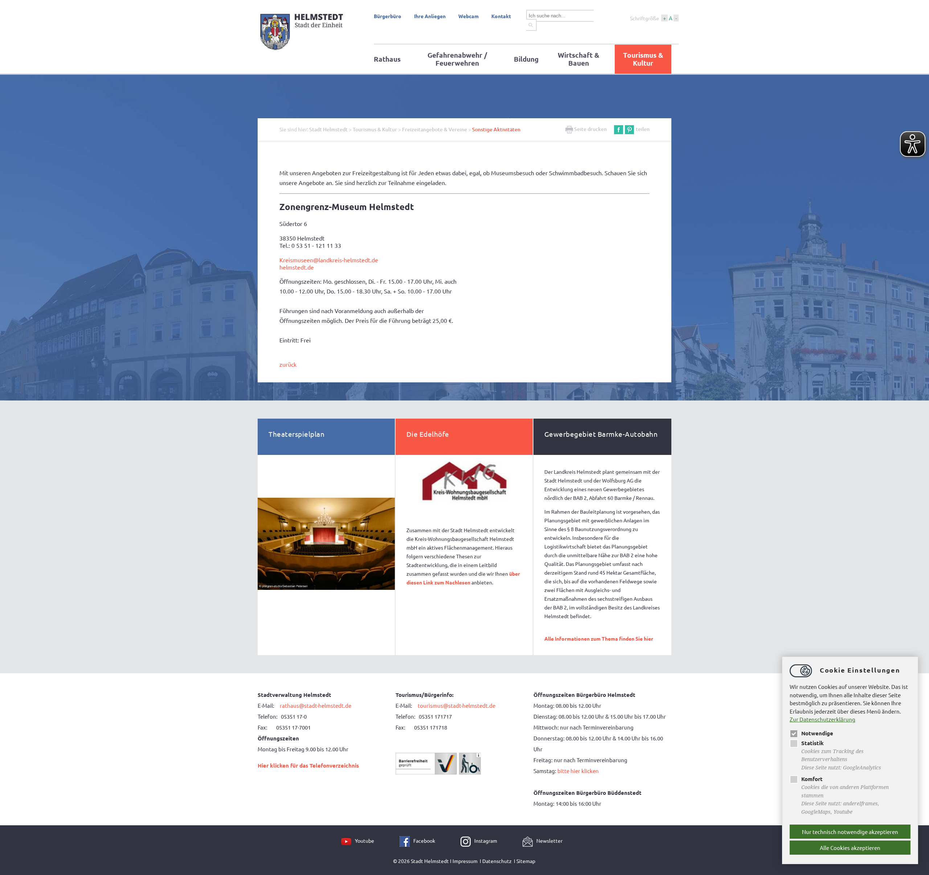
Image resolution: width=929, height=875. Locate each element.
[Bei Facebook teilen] (618, 129)
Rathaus (387, 58)
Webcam (468, 16)
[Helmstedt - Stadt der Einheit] (302, 52)
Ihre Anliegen (430, 16)
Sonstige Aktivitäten (496, 129)
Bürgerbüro (387, 16)
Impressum (465, 861)
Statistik (812, 743)
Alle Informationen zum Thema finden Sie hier (598, 638)
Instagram (485, 840)
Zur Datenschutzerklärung (822, 719)
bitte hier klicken (578, 770)
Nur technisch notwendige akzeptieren (850, 831)
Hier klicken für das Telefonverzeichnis (308, 765)
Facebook (424, 840)
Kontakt (501, 16)
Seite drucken (590, 129)
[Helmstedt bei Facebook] (406, 840)
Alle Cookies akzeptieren (850, 847)
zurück (287, 364)
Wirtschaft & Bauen (578, 58)
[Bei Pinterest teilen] (629, 129)
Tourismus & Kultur (643, 58)
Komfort (812, 778)
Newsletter (549, 840)
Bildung (526, 58)
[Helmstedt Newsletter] (529, 840)
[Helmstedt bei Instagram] (467, 840)
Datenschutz (497, 861)
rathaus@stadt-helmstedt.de (315, 705)
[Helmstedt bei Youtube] (348, 840)
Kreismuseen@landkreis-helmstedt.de (328, 259)
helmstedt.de (296, 267)
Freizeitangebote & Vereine (434, 129)
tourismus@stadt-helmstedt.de (457, 705)
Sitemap (525, 861)
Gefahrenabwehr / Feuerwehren (457, 58)
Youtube (364, 840)
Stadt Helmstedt (328, 129)
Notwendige (817, 733)
